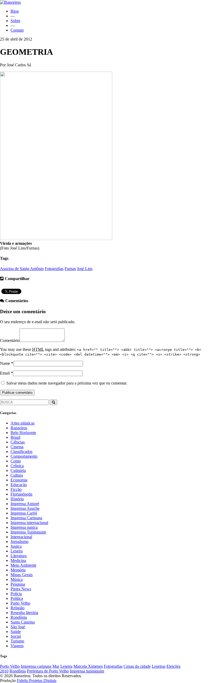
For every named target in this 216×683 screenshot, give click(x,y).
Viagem (17, 646)
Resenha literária (24, 612)
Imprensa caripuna (36, 666)
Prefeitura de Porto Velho (48, 671)
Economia (19, 480)
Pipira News (21, 589)
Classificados (21, 451)
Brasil (15, 437)
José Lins (84, 268)
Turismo (17, 641)
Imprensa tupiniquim (87, 671)
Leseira (17, 551)
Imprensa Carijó (24, 513)
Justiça (16, 546)
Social (16, 636)
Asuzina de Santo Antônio (22, 268)
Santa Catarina (23, 622)
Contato (17, 30)
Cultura (17, 475)
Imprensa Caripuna (26, 518)
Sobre (15, 20)
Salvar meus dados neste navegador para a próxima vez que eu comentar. (66, 383)
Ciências (18, 442)
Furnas (70, 268)
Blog (15, 11)
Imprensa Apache (25, 508)
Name (5, 363)
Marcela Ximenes (88, 666)
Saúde (16, 631)
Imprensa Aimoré (25, 503)
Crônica (17, 465)
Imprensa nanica (24, 527)
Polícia (16, 593)
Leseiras (158, 666)
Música (17, 579)
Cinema (17, 447)
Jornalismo (19, 541)
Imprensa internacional (29, 522)
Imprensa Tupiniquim (28, 532)
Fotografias (54, 268)
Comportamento (24, 456)
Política (17, 598)
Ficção (16, 489)
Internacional (21, 537)
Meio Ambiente (23, 565)
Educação (19, 484)
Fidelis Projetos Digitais (36, 680)
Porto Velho (20, 603)
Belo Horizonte (23, 432)
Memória (18, 570)
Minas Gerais (22, 574)
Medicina (18, 560)
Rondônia (19, 617)
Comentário (9, 340)
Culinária (18, 470)
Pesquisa (18, 584)
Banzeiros (19, 428)
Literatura (19, 556)
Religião (17, 608)
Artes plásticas (23, 423)
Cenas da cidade (137, 666)
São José (18, 627)
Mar (55, 666)
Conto (16, 461)
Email (5, 373)
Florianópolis (21, 494)
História (17, 499)
